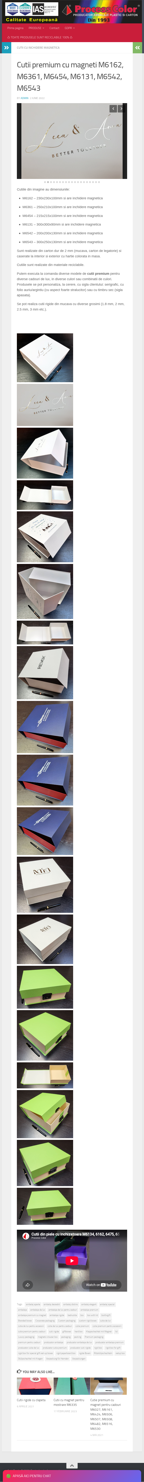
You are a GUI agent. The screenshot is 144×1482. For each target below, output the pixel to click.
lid (116, 1331)
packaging (65, 1337)
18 (96, 182)
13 (81, 182)
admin (24, 98)
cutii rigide (54, 1331)
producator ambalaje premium (109, 1342)
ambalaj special (107, 1304)
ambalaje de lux (37, 1309)
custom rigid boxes (88, 1320)
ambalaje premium (89, 1309)
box (82, 1315)
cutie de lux (105, 1320)
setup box (120, 1353)
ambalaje (22, 1309)
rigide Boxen (84, 1353)
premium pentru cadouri (29, 1342)
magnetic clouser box (48, 1337)
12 (78, 182)
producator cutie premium (55, 1347)
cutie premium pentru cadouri (32, 1331)
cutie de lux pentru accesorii (31, 1326)
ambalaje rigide (57, 1315)
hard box (78, 1331)
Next (121, 108)
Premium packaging (94, 1337)
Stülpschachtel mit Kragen (30, 1358)
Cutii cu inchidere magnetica (38, 47)
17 (93, 182)
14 (84, 182)
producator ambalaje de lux (79, 1342)
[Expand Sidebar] (6, 47)
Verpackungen (78, 1358)
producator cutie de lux (28, 1347)
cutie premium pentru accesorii (107, 1326)
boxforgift (105, 1315)
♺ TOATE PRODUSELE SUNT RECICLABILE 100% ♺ (39, 37)
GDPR (68, 28)
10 (72, 182)
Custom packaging (66, 1320)
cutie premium (82, 1326)
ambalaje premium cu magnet (32, 1315)
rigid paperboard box (65, 1353)
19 (99, 182)
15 (87, 182)
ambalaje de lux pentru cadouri (63, 1309)
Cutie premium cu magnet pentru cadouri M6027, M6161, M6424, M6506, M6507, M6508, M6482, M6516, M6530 (105, 1414)
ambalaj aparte (33, 1304)
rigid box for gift (113, 1347)
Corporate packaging (45, 1320)
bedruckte (72, 1315)
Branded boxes (25, 1320)
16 (90, 182)
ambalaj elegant (88, 1304)
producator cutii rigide (80, 1347)
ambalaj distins (70, 1304)
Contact (54, 28)
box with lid (92, 1315)
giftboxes (66, 1331)
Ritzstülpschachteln (103, 1353)
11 (75, 182)
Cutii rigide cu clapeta (31, 1400)
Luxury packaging (26, 1337)
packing (77, 1337)
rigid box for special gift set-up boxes (35, 1353)
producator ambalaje (53, 1342)
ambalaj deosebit (52, 1304)
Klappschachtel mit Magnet (99, 1331)
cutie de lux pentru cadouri (60, 1326)
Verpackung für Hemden (57, 1358)
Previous (113, 108)
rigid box (98, 1347)
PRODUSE (35, 28)
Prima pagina (15, 28)
